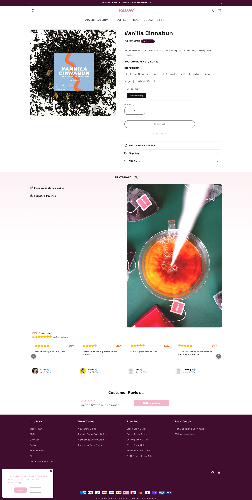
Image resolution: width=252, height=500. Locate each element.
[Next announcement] (221, 3)
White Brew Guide (137, 445)
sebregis (188, 370)
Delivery (34, 445)
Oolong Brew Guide (138, 439)
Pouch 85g (138, 96)
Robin (91, 370)
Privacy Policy (14, 482)
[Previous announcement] (30, 3)
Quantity (129, 104)
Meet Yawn (36, 428)
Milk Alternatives (185, 434)
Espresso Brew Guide (90, 445)
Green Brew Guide (137, 434)
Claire (43, 370)
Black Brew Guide (137, 428)
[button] (33, 10)
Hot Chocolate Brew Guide (190, 428)
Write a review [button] (151, 403)
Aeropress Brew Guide (91, 439)
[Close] (51, 471)
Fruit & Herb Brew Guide (140, 456)
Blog (32, 456)
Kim (138, 370)
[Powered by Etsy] (71, 345)
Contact (34, 439)
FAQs (32, 434)
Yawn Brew (109, 498)
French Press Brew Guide (92, 434)
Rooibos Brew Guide (138, 450)
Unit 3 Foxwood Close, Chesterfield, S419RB (135, 498)
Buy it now (160, 133)
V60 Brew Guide (87, 428)
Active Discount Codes (43, 461)
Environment (37, 450)
